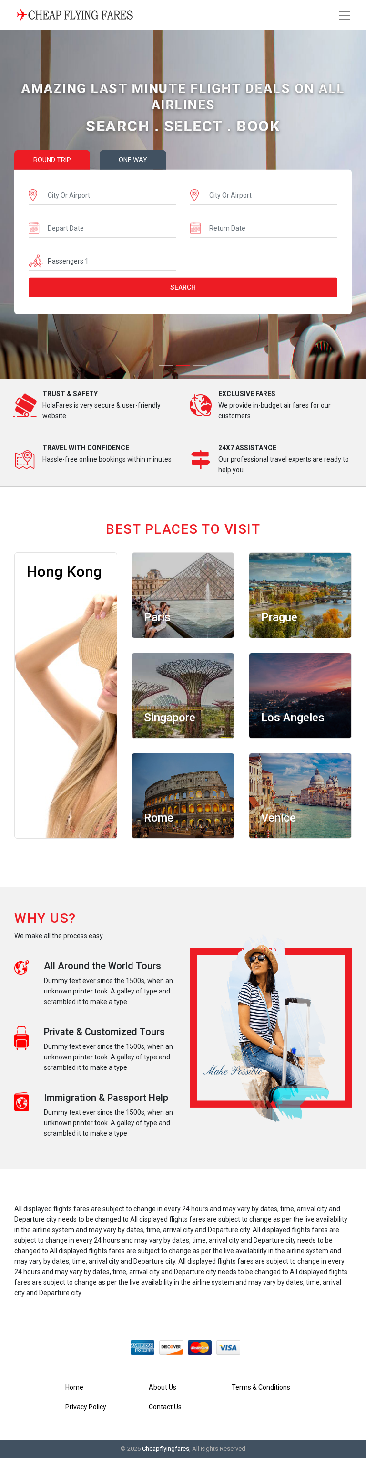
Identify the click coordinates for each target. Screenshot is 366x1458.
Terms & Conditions (261, 1387)
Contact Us (165, 1407)
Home (74, 1387)
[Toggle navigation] (344, 15)
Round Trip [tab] (52, 160)
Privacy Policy (85, 1407)
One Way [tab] (133, 160)
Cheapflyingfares (165, 1448)
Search (183, 287)
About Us (162, 1387)
